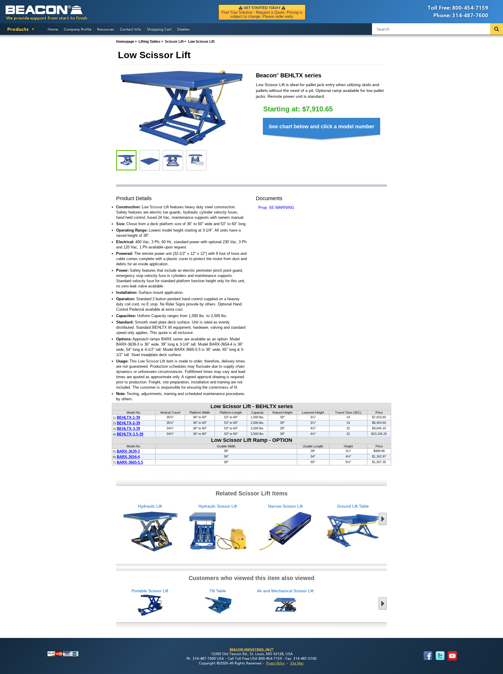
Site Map (296, 663)
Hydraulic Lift (150, 506)
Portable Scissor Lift (150, 590)
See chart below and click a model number (321, 126)
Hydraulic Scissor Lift (218, 506)
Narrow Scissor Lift (285, 506)
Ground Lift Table (353, 506)
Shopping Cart (159, 29)
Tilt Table (218, 590)
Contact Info (130, 29)
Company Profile (77, 29)
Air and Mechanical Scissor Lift (285, 590)
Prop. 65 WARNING (276, 207)
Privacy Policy (275, 663)
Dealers (183, 29)
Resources (105, 29)
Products (18, 29)
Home (53, 29)
